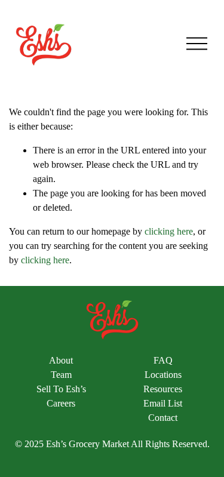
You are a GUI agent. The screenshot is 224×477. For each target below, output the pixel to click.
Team (61, 375)
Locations (163, 375)
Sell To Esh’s (61, 389)
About (61, 360)
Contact (162, 418)
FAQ (163, 360)
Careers (61, 403)
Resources (162, 389)
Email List (162, 403)
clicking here (169, 231)
